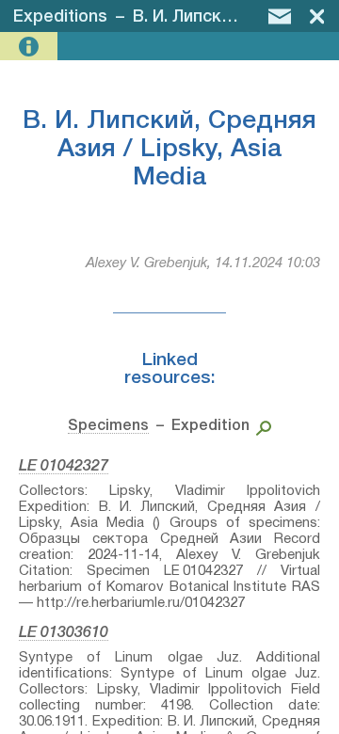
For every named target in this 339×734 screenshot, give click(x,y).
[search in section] (260, 426)
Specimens (108, 426)
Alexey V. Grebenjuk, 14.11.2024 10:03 (203, 263)
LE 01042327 (63, 466)
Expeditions (60, 16)
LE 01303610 (63, 633)
